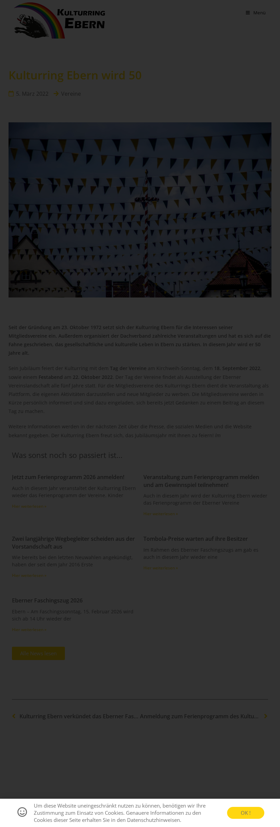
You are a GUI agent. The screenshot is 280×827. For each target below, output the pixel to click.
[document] (140, 413)
